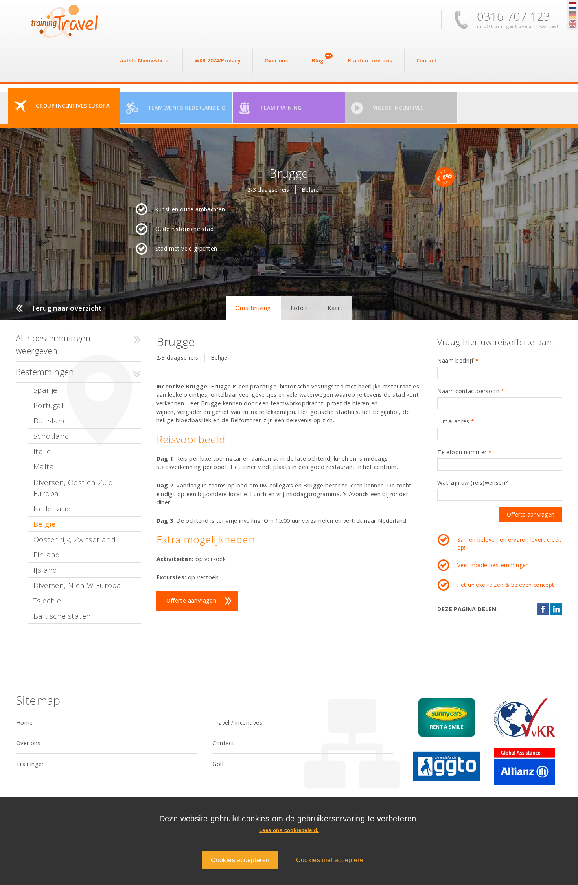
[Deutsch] (572, 15)
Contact (549, 26)
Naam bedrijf (458, 360)
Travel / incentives (237, 722)
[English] (572, 24)
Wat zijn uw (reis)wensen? (472, 482)
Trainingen (30, 764)
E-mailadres (455, 421)
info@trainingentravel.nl (505, 26)
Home (24, 722)
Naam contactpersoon (470, 391)
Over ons (28, 743)
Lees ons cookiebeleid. (289, 830)
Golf (218, 764)
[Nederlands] (572, 6)
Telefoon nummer (464, 452)
